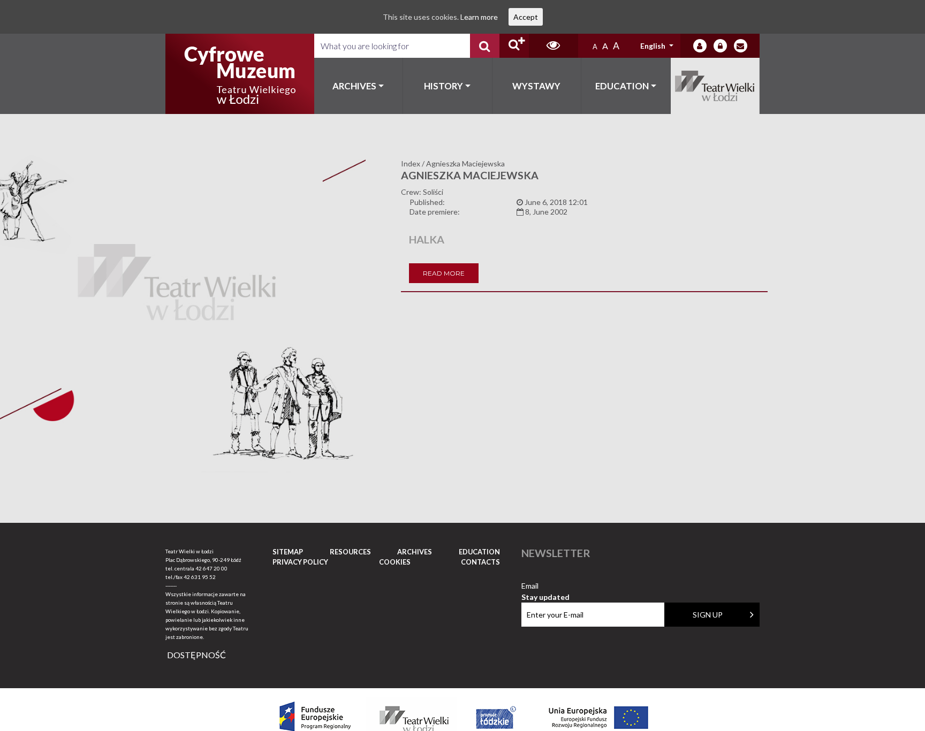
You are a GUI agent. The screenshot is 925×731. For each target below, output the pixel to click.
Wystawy (536, 86)
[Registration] (720, 45)
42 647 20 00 (211, 568)
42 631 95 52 (200, 577)
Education (622, 86)
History (443, 86)
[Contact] (740, 45)
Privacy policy (300, 562)
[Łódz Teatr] (239, 73)
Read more (444, 273)
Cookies (395, 562)
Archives (354, 86)
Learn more (479, 16)
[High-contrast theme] (553, 46)
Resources (350, 551)
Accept (525, 16)
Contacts (480, 562)
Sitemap (287, 551)
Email (545, 586)
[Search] (484, 46)
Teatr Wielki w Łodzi (715, 86)
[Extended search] (514, 46)
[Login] (700, 45)
